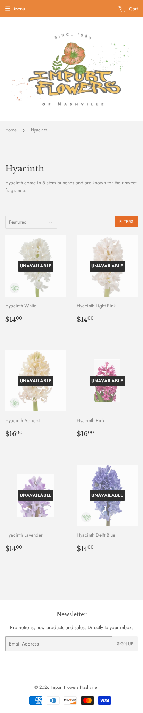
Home (11, 130)
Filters (126, 221)
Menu (19, 8)
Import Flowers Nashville (74, 687)
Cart (133, 8)
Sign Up (125, 644)
